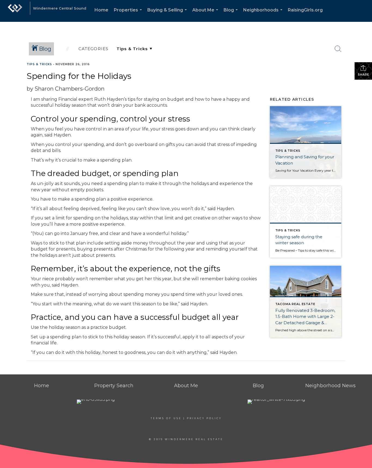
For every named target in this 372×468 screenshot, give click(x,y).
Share (363, 74)
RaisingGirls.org (305, 10)
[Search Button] (338, 48)
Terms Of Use (166, 418)
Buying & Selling (168, 14)
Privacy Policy (204, 418)
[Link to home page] (15, 11)
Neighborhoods (264, 14)
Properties (129, 14)
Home (101, 10)
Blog (232, 14)
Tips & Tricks (39, 64)
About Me (206, 14)
